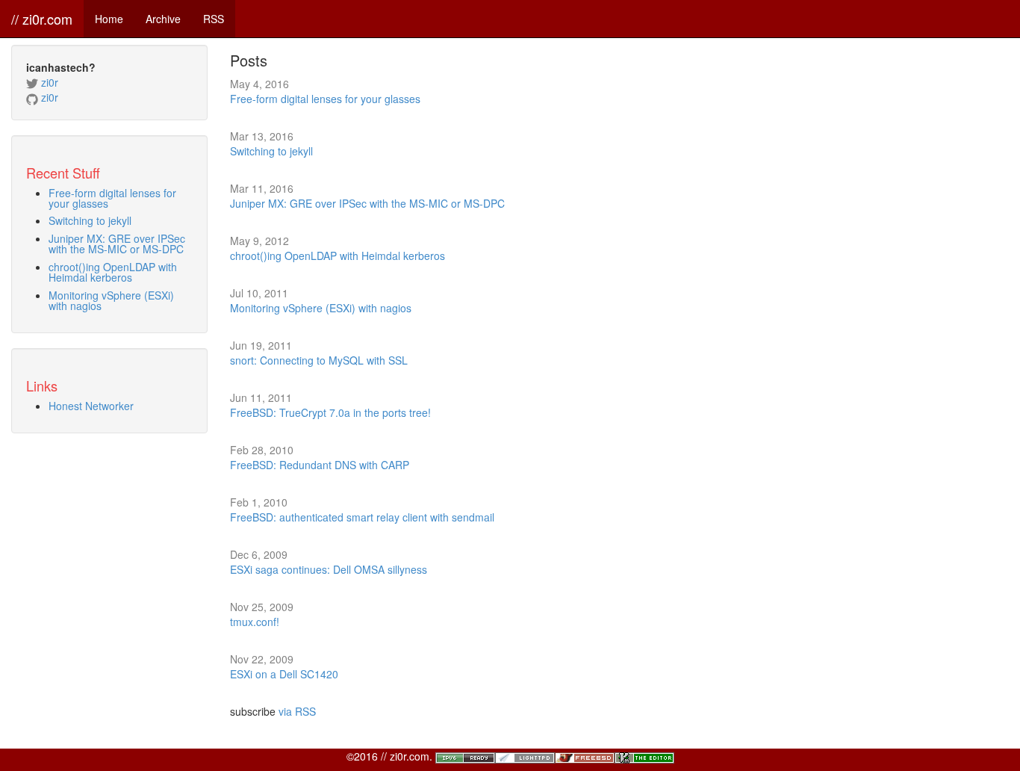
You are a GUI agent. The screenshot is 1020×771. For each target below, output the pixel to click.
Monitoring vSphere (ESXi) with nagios (111, 300)
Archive (163, 18)
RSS (213, 18)
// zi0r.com (41, 18)
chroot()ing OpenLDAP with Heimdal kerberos (113, 272)
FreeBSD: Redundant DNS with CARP (319, 464)
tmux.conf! (254, 621)
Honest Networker (91, 405)
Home (109, 18)
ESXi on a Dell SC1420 (284, 673)
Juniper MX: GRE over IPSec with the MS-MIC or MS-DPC (117, 243)
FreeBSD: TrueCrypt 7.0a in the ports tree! (330, 412)
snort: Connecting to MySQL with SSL (319, 360)
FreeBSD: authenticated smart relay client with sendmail (362, 517)
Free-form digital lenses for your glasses (112, 198)
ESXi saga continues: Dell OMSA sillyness (328, 569)
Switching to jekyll (90, 220)
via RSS (297, 711)
